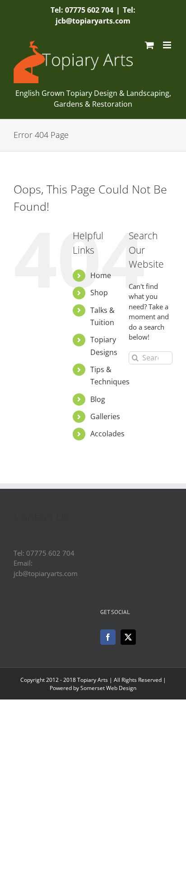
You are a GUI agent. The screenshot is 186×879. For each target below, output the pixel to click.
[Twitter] (128, 637)
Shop (99, 293)
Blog (97, 399)
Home (100, 275)
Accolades (107, 434)
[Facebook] (108, 637)
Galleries (105, 416)
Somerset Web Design (108, 688)
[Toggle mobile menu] (167, 45)
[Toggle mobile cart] (149, 45)
